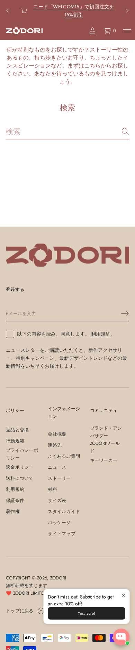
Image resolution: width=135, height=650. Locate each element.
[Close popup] (123, 595)
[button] (109, 30)
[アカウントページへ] (92, 30)
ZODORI (58, 578)
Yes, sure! (86, 613)
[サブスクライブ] (125, 313)
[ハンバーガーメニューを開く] (127, 30)
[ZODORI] (24, 30)
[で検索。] (125, 131)
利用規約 (100, 333)
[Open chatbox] (121, 637)
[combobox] (62, 131)
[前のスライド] (7, 10)
